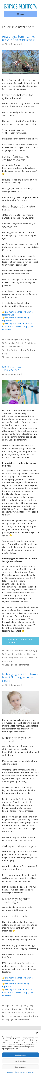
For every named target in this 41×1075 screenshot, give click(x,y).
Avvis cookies (21, 1061)
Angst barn (30, 1012)
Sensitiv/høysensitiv (14, 339)
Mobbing (29, 1009)
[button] (38, 1033)
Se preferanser (20, 1067)
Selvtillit (20, 343)
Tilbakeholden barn (27, 654)
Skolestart (32, 350)
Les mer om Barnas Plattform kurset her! (18, 641)
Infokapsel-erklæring (13, 1072)
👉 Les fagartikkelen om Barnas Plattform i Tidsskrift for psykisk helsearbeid (17, 326)
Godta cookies (20, 1055)
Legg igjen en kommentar (17, 357)
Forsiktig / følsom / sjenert (17, 650)
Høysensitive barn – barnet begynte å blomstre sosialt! (18, 38)
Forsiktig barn (31, 343)
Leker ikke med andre (12, 346)
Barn (4, 353)
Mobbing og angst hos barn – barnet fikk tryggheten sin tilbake (20, 677)
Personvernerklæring (26, 1072)
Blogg (27, 339)
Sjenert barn (11, 654)
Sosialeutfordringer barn (14, 350)
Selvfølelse (10, 343)
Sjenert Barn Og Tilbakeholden (12, 368)
